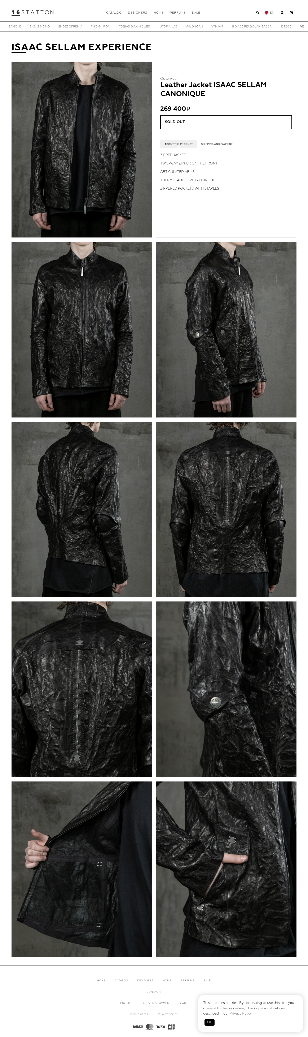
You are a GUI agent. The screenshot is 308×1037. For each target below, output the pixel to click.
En (272, 12)
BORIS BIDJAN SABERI (234, 26)
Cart (184, 1003)
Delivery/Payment (156, 1003)
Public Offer (139, 1014)
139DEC (62, 26)
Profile (126, 1003)
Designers (137, 12)
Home (159, 12)
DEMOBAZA (267, 26)
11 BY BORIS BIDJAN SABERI (28, 26)
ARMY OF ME (199, 26)
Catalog (114, 12)
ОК (209, 1022)
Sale (196, 12)
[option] (28, 26)
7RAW (144, 26)
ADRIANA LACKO (169, 26)
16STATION (85, 26)
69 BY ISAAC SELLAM (116, 26)
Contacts (154, 992)
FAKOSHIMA (293, 26)
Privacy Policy (167, 1014)
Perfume (178, 12)
